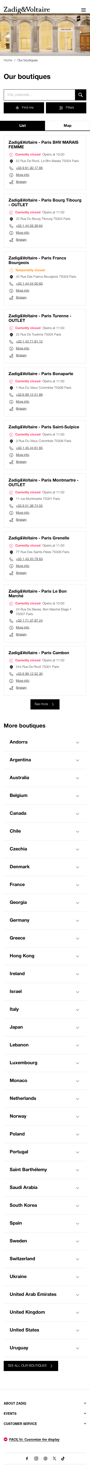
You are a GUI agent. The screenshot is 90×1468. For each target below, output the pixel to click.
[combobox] (39, 94)
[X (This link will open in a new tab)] (54, 1458)
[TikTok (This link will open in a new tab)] (63, 1458)
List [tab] (22, 126)
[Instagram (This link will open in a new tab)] (36, 1458)
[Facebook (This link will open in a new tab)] (27, 1458)
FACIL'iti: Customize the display (34, 1439)
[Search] (80, 94)
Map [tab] (68, 126)
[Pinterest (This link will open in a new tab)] (45, 1458)
